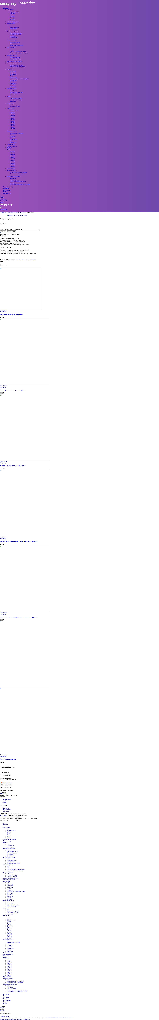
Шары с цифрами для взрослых (19, 53)
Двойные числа (14, 110)
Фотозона (9, 147)
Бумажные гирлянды (13, 31)
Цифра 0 (12, 113)
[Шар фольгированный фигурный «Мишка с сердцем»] (25, 611)
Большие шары (11, 23)
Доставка (6, 811)
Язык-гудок (13, 142)
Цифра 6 (12, 122)
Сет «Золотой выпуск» (8, 759)
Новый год (13, 83)
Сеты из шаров (14, 43)
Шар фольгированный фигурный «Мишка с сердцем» (19, 617)
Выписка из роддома (13, 40)
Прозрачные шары (12, 88)
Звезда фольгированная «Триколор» (13, 465)
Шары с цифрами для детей (18, 51)
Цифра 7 (12, 124)
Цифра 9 (12, 127)
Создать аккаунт (4, 1016)
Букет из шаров (14, 27)
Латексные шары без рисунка (18, 172)
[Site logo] (8, 5)
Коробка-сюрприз (12, 55)
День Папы (13, 81)
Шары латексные (11, 170)
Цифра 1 (12, 115)
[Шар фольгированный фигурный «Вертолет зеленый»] (25, 535)
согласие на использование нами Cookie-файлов (59, 1017)
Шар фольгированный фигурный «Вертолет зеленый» (19, 541)
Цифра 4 (12, 119)
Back (8, 829)
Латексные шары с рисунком (18, 174)
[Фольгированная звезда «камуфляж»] (25, 384)
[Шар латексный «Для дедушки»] (20, 308)
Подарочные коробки (16, 98)
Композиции (7, 799)
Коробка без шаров (15, 59)
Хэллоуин (13, 86)
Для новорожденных (16, 33)
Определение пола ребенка (14, 61)
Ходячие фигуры (15, 180)
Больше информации (12, 1019)
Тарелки (12, 140)
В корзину (3, 231)
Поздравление (14, 37)
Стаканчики (13, 139)
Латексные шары (15, 42)
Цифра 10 (12, 128)
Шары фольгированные (13, 176)
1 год (11, 50)
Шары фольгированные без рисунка (17, 990)
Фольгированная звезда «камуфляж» (13, 390)
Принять (27, 1019)
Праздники (10, 69)
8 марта (12, 75)
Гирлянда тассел (14, 12)
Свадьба (12, 84)
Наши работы (7, 809)
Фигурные (13, 178)
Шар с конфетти (14, 94)
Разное (12, 18)
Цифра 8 (12, 125)
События (5, 801)
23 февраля (13, 74)
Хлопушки (13, 101)
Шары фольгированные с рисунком (20, 184)
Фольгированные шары (16, 45)
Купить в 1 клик (11, 231)
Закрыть (2, 1007)
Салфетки (13, 136)
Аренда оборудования (13, 21)
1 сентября (13, 71)
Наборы (12, 112)
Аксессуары (10, 9)
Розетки (12, 19)
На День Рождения (15, 34)
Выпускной (13, 77)
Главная (2, 212)
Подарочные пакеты (16, 100)
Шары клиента (11, 168)
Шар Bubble (13, 91)
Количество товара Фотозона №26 (12, 229)
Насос (11, 15)
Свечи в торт (10, 108)
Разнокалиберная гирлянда (17, 66)
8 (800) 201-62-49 (5, 793)
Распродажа (10, 103)
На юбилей (13, 36)
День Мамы (13, 80)
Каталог (7, 212)
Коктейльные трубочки (16, 133)
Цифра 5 (12, 121)
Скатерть (12, 137)
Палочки (12, 16)
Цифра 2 (12, 116)
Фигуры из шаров (12, 146)
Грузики (12, 13)
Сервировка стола (12, 131)
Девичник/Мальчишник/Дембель (19, 78)
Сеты (4, 802)
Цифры (9, 149)
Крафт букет (13, 28)
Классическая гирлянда (16, 65)
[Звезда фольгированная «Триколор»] (25, 460)
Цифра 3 (12, 118)
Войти (5, 1003)
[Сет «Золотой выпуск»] (25, 687)
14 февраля (13, 73)
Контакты (6, 808)
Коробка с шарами (15, 57)
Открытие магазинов (13, 63)
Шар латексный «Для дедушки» (11, 314)
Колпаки (12, 134)
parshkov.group (4, 815)
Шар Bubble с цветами (16, 92)
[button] (3, 311)
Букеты (9, 24)
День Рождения (11, 47)
